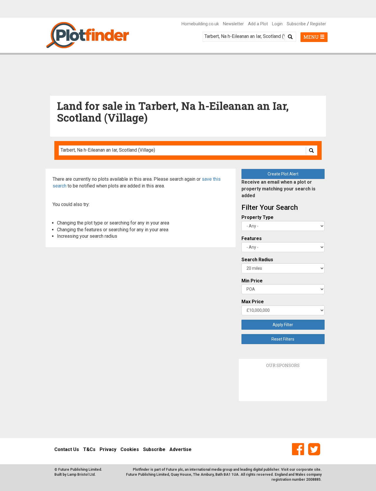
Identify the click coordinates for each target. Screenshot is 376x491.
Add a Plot (258, 23)
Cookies (129, 449)
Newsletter (233, 23)
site (317, 469)
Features (251, 238)
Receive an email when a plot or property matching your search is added (278, 188)
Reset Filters (282, 339)
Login (277, 23)
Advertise (180, 449)
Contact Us (66, 449)
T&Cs (89, 449)
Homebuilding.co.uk (200, 23)
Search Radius (257, 259)
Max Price (252, 301)
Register (318, 23)
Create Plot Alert (283, 174)
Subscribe (296, 23)
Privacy (108, 449)
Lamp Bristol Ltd (81, 474)
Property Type (257, 217)
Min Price (252, 281)
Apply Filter (283, 324)
